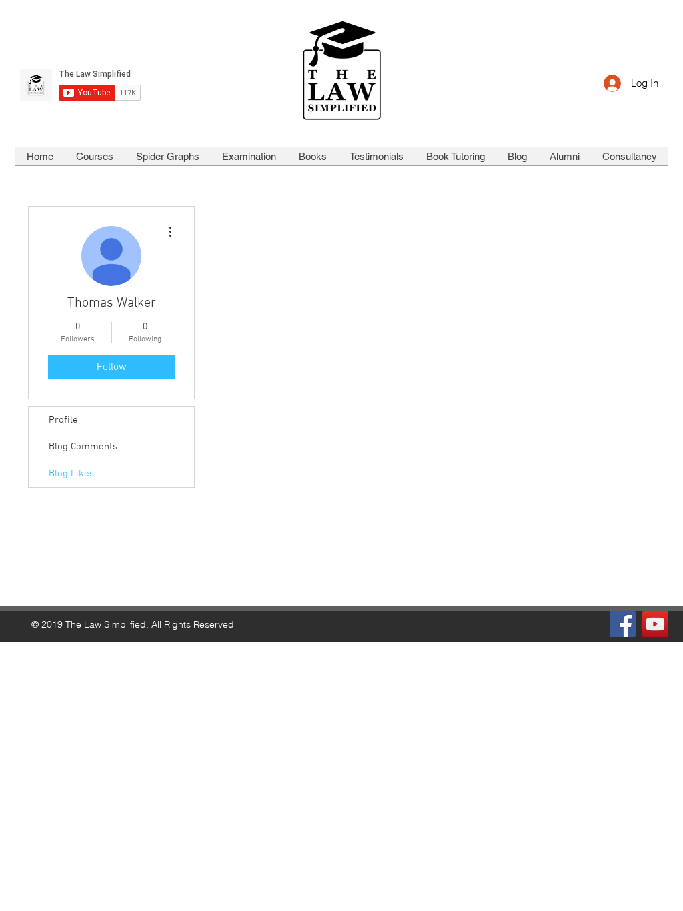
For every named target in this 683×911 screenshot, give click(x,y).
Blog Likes (71, 474)
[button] (94, 156)
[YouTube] (655, 624)
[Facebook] (623, 624)
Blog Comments (83, 447)
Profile (63, 420)
